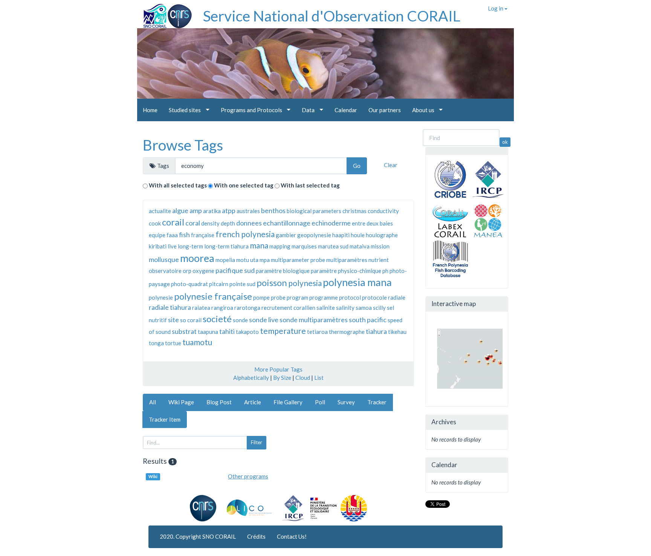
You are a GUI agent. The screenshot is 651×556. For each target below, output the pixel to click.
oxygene (203, 270)
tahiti (227, 331)
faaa (172, 235)
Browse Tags (183, 145)
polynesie (161, 297)
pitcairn (218, 283)
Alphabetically (251, 377)
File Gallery (288, 402)
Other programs (248, 476)
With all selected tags (178, 185)
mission (380, 246)
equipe (157, 235)
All (152, 402)
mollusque (164, 259)
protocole (374, 297)
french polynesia (245, 234)
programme (323, 297)
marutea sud (333, 246)
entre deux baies (372, 223)
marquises (304, 246)
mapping (279, 246)
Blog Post (219, 402)
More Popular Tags (278, 369)
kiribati (158, 246)
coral (192, 223)
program (297, 297)
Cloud (302, 377)
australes (248, 210)
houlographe (382, 235)
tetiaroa (317, 331)
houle (358, 235)
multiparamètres (346, 259)
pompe (261, 297)
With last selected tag (310, 185)
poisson (272, 282)
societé (217, 318)
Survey (346, 402)
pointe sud (242, 283)
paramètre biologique (283, 270)
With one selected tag (244, 185)
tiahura (376, 331)
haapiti (341, 235)
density (210, 223)
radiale (396, 297)
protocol (350, 297)
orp (187, 270)
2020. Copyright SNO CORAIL (198, 536)
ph (385, 270)
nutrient (378, 259)
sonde (240, 320)
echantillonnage (286, 223)
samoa (364, 307)
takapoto (247, 331)
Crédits (256, 536)
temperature (283, 330)
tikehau (397, 331)
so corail (191, 320)
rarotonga (247, 307)
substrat (184, 331)
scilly (379, 307)
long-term (190, 246)
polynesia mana (357, 282)
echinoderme (331, 223)
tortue (173, 343)
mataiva (360, 246)
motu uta (247, 259)
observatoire (165, 270)
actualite (160, 210)
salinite (325, 307)
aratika (212, 210)
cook (155, 223)
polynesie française (213, 296)
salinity (345, 307)
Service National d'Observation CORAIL (331, 15)
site (173, 319)
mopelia (225, 259)
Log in (496, 8)
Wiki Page (181, 402)
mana (259, 245)
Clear (390, 164)
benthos (273, 210)
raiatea (201, 307)
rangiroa (222, 307)
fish (184, 234)
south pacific (368, 319)
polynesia (305, 283)
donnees (249, 223)
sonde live (263, 319)
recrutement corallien (288, 307)
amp (195, 210)
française (202, 235)
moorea (197, 258)
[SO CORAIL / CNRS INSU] (164, 13)
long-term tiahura (226, 246)
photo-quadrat (189, 283)
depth (228, 223)
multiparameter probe (298, 259)
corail (173, 221)
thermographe (347, 331)
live (172, 246)
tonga (156, 343)
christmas (354, 210)
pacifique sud (235, 270)
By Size (282, 377)
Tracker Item (164, 419)
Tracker (377, 402)
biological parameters (314, 210)
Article (252, 402)
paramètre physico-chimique (346, 270)
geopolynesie (314, 235)
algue (180, 210)
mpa (265, 259)
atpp (228, 210)
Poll (320, 402)
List (319, 377)
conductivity (383, 210)
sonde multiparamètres (314, 319)
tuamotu (197, 342)
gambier (286, 235)
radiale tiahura (170, 307)
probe (278, 297)
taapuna (208, 331)
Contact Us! (292, 536)
